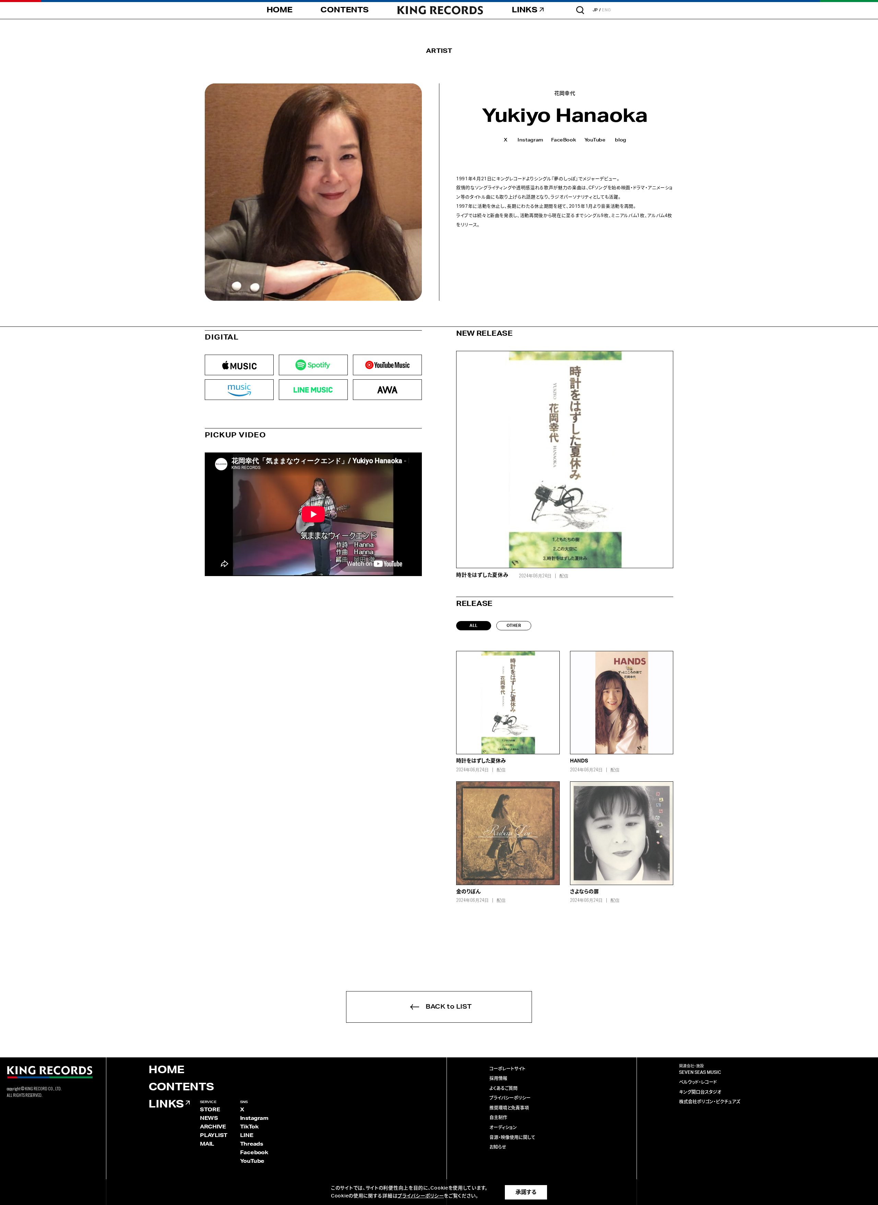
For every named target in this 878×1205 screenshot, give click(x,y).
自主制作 (498, 1117)
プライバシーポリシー (510, 1098)
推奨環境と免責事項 (509, 1108)
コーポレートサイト (507, 1069)
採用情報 (498, 1078)
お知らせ (497, 1147)
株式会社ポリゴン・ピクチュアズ (709, 1102)
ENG (606, 10)
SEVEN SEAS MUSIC (700, 1072)
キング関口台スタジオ (700, 1092)
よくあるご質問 (503, 1088)
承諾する (525, 1192)
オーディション (503, 1127)
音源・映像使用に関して (512, 1137)
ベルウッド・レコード (698, 1082)
